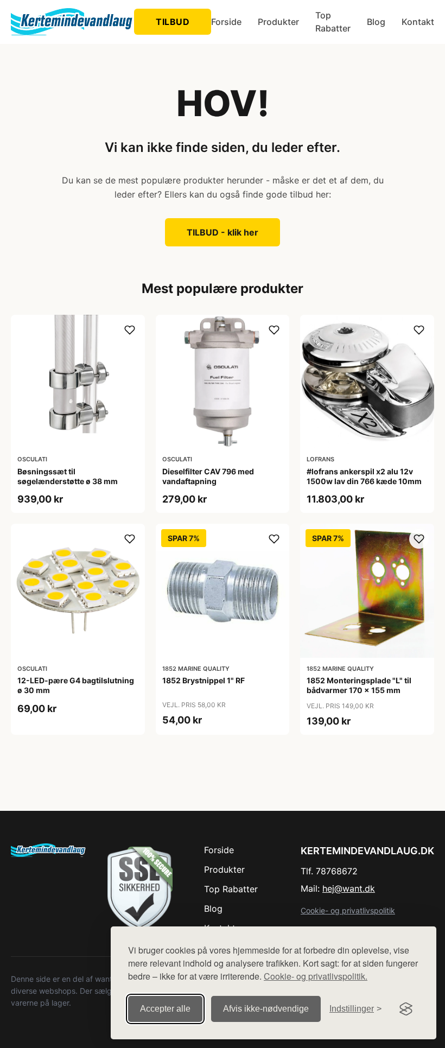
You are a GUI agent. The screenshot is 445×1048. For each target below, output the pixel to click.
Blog (376, 21)
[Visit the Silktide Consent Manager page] (406, 1009)
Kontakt (418, 21)
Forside (226, 21)
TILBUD (172, 21)
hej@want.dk (348, 888)
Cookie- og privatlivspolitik (348, 910)
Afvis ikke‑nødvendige (266, 1008)
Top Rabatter (333, 22)
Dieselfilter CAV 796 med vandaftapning (208, 476)
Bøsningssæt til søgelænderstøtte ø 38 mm (67, 476)
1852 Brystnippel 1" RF (203, 680)
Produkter (278, 21)
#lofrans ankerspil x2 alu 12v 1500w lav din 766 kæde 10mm (364, 476)
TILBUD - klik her (222, 232)
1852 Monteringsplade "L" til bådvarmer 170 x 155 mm (359, 685)
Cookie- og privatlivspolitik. (315, 976)
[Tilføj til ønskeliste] (129, 330)
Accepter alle (165, 1008)
